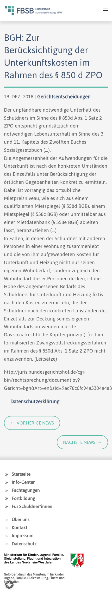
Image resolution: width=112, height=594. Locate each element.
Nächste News (79, 442)
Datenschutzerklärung (34, 401)
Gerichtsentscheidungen (64, 96)
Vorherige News (35, 423)
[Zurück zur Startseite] (33, 10)
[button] (105, 10)
